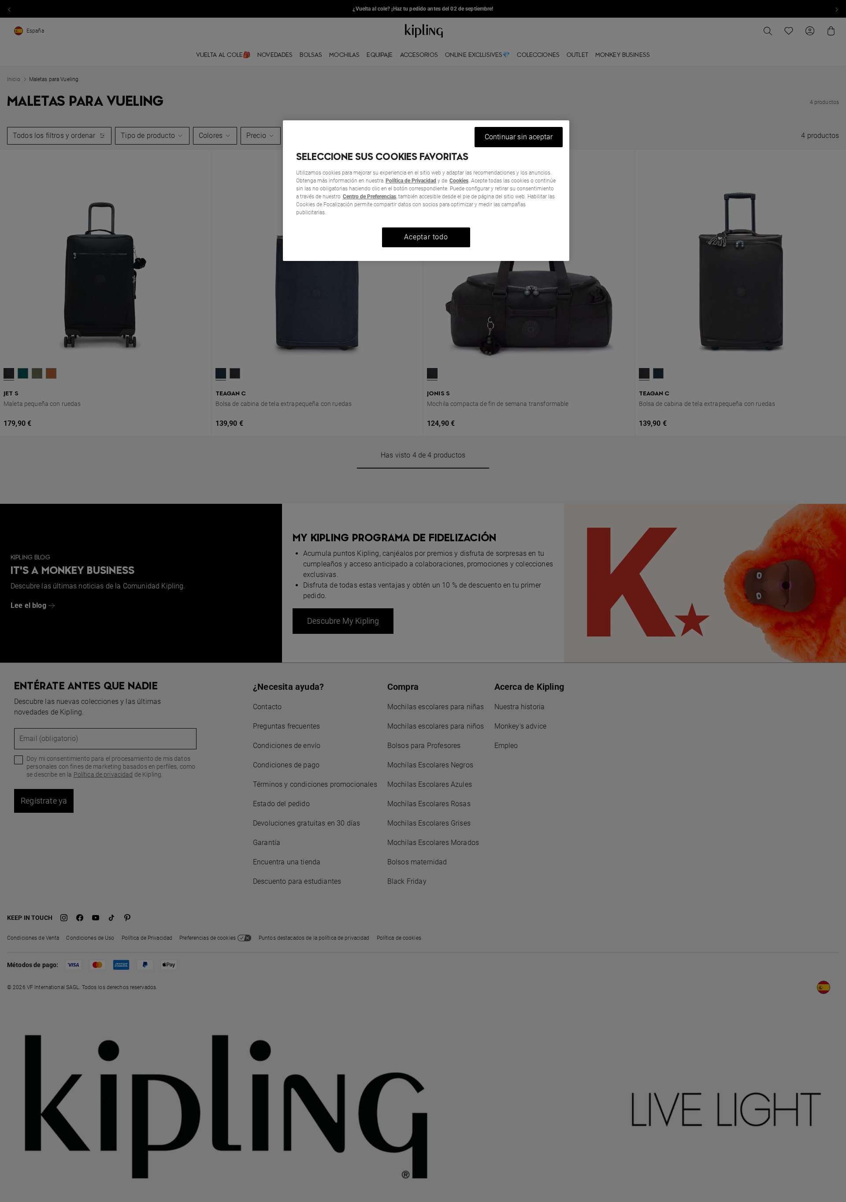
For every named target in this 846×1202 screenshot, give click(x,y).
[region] (426, 190)
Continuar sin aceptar (519, 137)
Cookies (458, 181)
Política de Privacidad (411, 181)
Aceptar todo (426, 237)
